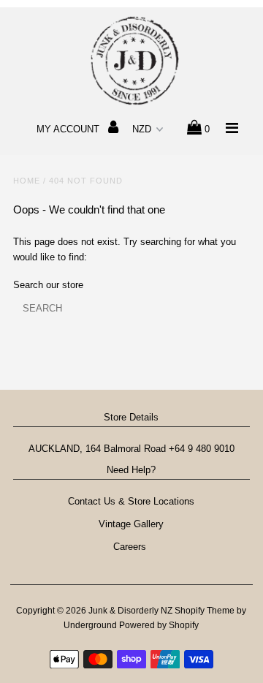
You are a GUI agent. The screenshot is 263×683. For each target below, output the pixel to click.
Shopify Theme (205, 610)
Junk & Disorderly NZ (131, 610)
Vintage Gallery (131, 523)
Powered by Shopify (159, 625)
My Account (69, 129)
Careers (131, 546)
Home (26, 180)
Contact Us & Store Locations (131, 501)
